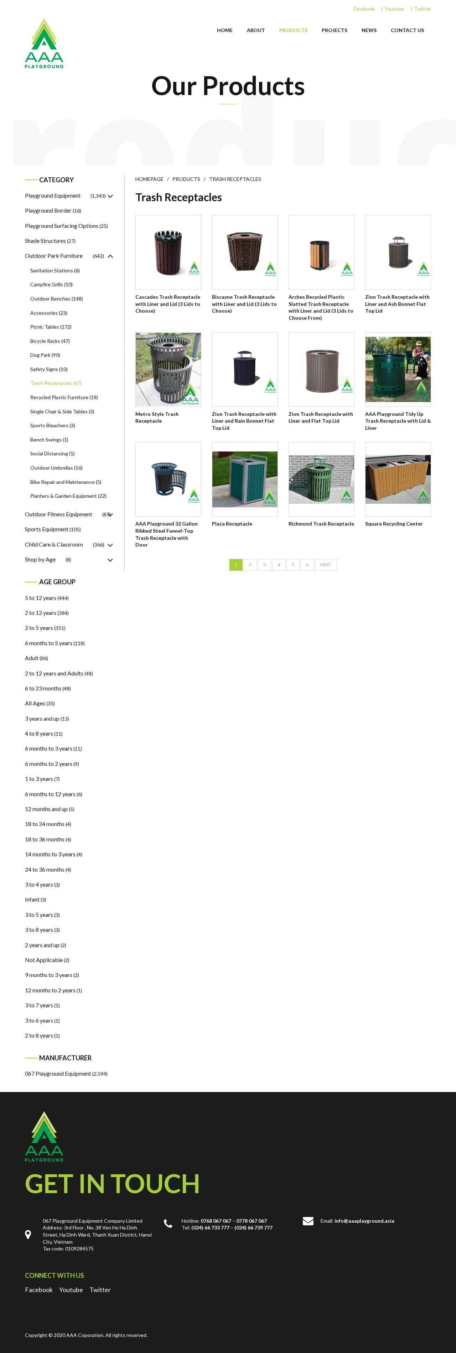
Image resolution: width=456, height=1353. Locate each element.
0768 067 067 (216, 1221)
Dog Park (40, 355)
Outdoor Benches (50, 299)
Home (225, 30)
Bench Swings (46, 440)
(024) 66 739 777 (253, 1227)
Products (293, 30)
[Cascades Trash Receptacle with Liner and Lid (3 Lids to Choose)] (168, 252)
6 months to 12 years (50, 793)
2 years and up (42, 944)
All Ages (35, 703)
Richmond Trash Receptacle (321, 524)
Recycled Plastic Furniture (59, 397)
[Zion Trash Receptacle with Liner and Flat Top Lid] (321, 369)
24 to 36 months (44, 869)
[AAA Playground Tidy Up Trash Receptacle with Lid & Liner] (398, 369)
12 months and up (46, 808)
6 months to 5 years (48, 642)
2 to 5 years (39, 627)
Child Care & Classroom (54, 544)
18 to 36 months (44, 839)
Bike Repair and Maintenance (62, 482)
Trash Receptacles (51, 383)
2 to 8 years (39, 1035)
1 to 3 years (39, 778)
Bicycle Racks (45, 341)
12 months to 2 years (50, 990)
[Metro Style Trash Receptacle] (168, 369)
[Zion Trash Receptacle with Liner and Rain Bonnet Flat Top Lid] (245, 369)
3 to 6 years (39, 1020)
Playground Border (48, 210)
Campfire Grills (46, 284)
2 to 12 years (40, 612)
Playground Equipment (53, 195)
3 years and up (42, 718)
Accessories (44, 313)
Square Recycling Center (394, 524)
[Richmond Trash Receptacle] (321, 479)
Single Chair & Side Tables (59, 411)
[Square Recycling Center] (398, 479)
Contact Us (407, 30)
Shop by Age (40, 559)
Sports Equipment (46, 529)
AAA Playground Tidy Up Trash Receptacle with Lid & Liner (398, 421)
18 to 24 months (44, 823)
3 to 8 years (39, 929)
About (256, 30)
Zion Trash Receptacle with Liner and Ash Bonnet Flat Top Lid (397, 304)
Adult (31, 657)
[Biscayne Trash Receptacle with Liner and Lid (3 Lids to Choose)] (245, 252)
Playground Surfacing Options (61, 225)
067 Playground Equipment (58, 1073)
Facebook (364, 9)
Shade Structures (45, 240)
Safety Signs (44, 369)
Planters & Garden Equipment (63, 496)
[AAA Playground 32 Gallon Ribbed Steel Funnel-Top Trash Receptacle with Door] (168, 479)
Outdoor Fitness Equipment (58, 514)
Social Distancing (49, 453)
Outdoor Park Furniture (54, 255)
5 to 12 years (40, 597)
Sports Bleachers (49, 425)
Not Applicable (44, 959)
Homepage (149, 179)
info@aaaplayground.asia (364, 1221)
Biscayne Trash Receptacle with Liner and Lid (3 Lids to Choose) (244, 304)
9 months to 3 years (48, 974)
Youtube (394, 9)
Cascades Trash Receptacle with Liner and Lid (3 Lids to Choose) (167, 304)
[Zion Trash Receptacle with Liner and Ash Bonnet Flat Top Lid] (398, 252)
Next (325, 564)
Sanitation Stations (51, 270)
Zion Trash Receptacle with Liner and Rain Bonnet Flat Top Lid (244, 421)
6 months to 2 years (48, 763)
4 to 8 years (39, 733)
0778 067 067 (251, 1221)
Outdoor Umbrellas (51, 468)
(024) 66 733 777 (210, 1227)
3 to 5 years (39, 914)
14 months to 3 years (50, 854)
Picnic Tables (44, 327)
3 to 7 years (39, 1005)
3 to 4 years (39, 884)
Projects (334, 30)
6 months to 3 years (48, 748)
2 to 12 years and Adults (54, 673)
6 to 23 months (43, 688)
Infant (32, 899)
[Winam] (44, 1136)
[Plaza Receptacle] (245, 479)
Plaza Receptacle (232, 524)
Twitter (422, 9)
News (369, 30)
